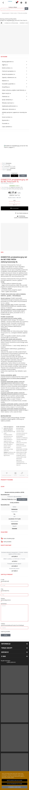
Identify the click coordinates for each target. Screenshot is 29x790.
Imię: (5, 589)
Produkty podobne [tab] (6, 475)
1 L (6, 175)
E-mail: (5, 580)
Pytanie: (6, 599)
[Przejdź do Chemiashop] (1, 23)
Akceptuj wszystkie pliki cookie (14, 780)
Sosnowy (9, 169)
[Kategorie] (26, 3)
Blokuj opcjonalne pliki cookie (14, 783)
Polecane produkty (22, 13)
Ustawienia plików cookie (14, 787)
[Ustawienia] (21, 3)
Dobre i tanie (14, 13)
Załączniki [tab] (21, 475)
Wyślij (5, 635)
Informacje (5, 644)
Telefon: (12, 624)
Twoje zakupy (6, 648)
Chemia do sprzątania (11, 23)
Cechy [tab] (15, 475)
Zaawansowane (5, 13)
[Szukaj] (26, 8)
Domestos (8, 163)
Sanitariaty (12, 168)
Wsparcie (5, 652)
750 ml (23, 175)
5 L (9, 165)
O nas (3, 656)
